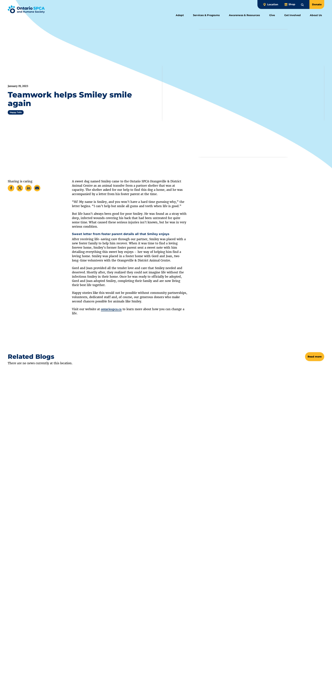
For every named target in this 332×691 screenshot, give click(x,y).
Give (272, 15)
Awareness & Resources (244, 15)
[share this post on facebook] (11, 188)
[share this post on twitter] (20, 188)
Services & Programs (206, 15)
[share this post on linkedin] (28, 188)
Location (272, 4)
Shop (292, 4)
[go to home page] (26, 9)
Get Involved (292, 15)
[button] (302, 4)
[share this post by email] (37, 188)
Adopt (180, 15)
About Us (316, 15)
